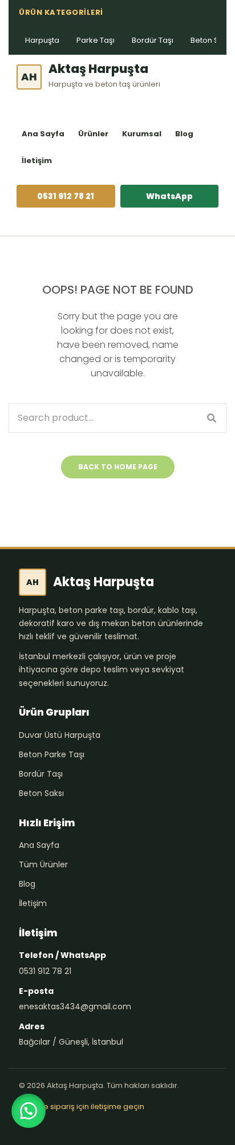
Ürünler (93, 133)
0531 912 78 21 (65, 196)
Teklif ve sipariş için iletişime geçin (81, 1106)
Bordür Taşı (152, 40)
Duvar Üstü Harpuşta (59, 735)
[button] (28, 1111)
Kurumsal (141, 133)
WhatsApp (169, 196)
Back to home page (117, 467)
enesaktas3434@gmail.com (75, 1006)
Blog (184, 133)
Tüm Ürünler (43, 864)
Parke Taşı (95, 40)
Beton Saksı (41, 793)
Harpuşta (42, 40)
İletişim (37, 160)
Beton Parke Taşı (51, 754)
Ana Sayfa (43, 133)
